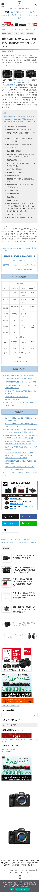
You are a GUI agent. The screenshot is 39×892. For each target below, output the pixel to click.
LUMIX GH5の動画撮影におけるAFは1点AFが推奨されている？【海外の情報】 (24, 570)
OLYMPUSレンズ (8, 539)
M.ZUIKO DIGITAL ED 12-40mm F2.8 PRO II (19, 256)
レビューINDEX (14, 872)
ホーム (5, 870)
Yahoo (33, 265)
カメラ (16, 539)
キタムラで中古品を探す (24, 269)
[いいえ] (37, 886)
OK (12, 889)
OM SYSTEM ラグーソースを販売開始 (23, 12)
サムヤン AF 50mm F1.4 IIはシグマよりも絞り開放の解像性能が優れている (24, 595)
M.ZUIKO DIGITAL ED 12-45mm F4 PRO (18, 379)
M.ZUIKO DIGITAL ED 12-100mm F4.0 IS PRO (20, 382)
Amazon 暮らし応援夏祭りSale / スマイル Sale (17, 15)
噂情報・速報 (13, 870)
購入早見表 (32, 870)
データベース (23, 870)
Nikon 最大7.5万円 (8, 749)
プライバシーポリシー (11, 706)
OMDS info (34, 542)
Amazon (15, 265)
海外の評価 (27, 539)
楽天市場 (6, 265)
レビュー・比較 (25, 872)
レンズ (21, 539)
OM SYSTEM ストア (19, 260)
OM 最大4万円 (7, 752)
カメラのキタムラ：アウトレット (14, 739)
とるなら (20, 6)
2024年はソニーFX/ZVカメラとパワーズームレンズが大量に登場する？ (24, 609)
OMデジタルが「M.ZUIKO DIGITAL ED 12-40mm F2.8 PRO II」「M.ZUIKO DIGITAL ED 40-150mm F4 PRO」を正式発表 (20, 455)
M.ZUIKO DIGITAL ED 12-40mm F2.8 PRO (19, 375)
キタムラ (25, 265)
